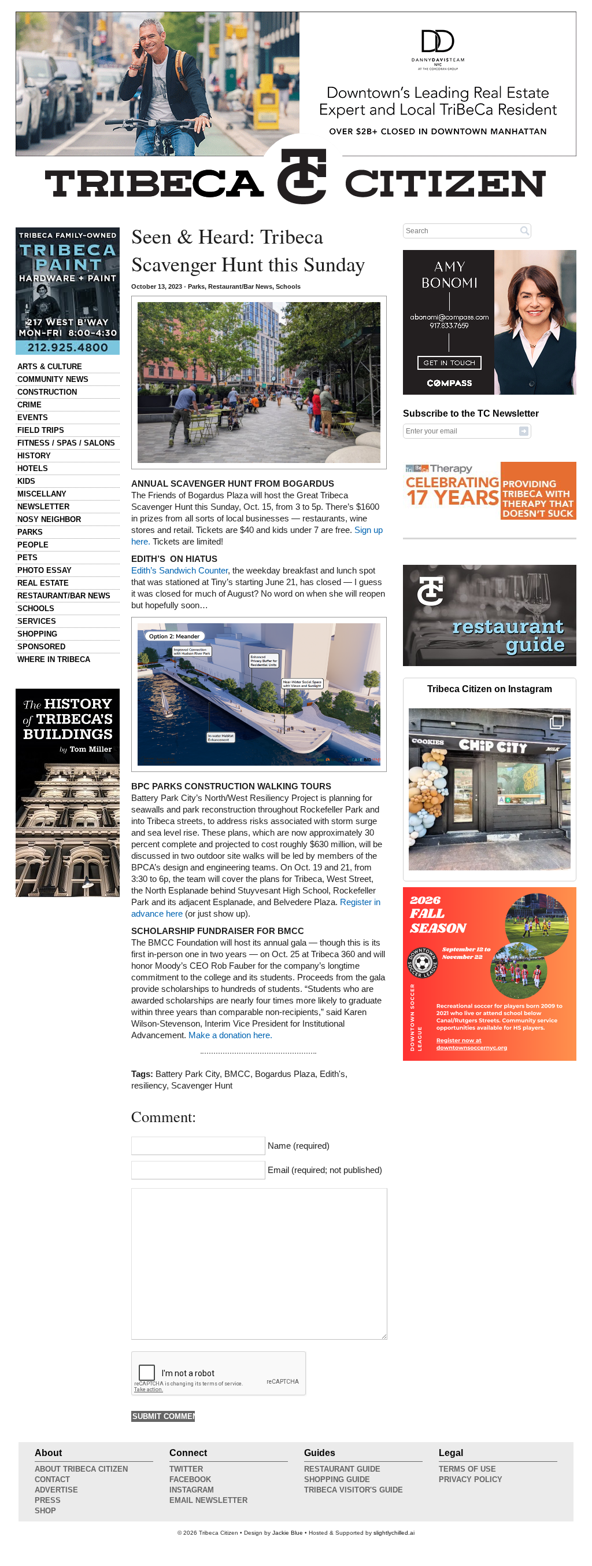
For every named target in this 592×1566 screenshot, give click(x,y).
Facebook (190, 1479)
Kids (26, 481)
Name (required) (299, 1145)
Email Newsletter (208, 1500)
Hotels (32, 468)
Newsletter (43, 506)
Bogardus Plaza (285, 1074)
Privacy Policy (470, 1479)
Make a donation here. (231, 1035)
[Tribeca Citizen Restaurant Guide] (489, 664)
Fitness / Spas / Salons (66, 443)
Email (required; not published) (325, 1170)
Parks (30, 532)
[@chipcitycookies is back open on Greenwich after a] (490, 789)
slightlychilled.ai (394, 1533)
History (34, 455)
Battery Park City (188, 1074)
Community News (52, 379)
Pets (27, 557)
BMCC (237, 1074)
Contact (52, 1479)
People (33, 545)
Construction (47, 392)
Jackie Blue (287, 1533)
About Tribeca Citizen (81, 1469)
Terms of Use (467, 1469)
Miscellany (41, 494)
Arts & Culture (49, 366)
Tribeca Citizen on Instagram (489, 689)
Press (48, 1500)
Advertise (56, 1490)
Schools (35, 608)
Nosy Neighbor (49, 519)
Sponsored (41, 646)
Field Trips (40, 430)
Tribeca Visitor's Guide (353, 1490)
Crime (29, 404)
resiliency (148, 1085)
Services (36, 621)
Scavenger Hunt (201, 1085)
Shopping (37, 634)
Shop (45, 1510)
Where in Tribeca (53, 659)
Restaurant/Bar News (63, 595)
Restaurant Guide (342, 1469)
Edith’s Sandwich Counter (179, 570)
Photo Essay (44, 570)
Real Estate (43, 583)
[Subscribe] (523, 430)
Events (32, 417)
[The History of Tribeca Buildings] (68, 793)
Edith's (332, 1074)
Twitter (186, 1469)
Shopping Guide (337, 1479)
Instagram (191, 1490)
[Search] (525, 230)
